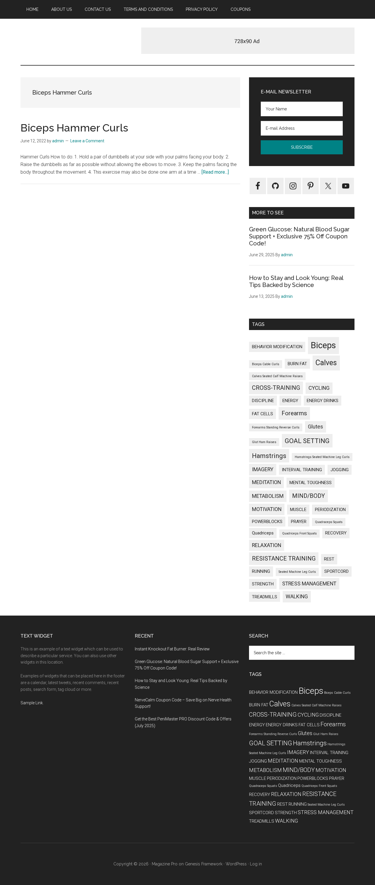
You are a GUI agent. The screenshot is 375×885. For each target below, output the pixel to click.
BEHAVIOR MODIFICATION (277, 346)
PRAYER (298, 521)
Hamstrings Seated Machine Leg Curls (322, 457)
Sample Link (32, 703)
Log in (256, 864)
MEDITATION (266, 482)
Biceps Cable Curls (265, 364)
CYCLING (319, 388)
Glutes (315, 426)
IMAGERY (262, 469)
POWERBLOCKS (267, 521)
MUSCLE (298, 509)
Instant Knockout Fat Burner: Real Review (172, 649)
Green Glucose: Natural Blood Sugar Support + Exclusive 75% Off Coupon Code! (299, 236)
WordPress (236, 864)
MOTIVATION (267, 509)
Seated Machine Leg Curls (297, 572)
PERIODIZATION (330, 509)
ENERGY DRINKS (322, 400)
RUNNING (261, 571)
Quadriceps (263, 533)
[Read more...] (215, 172)
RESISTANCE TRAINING (284, 558)
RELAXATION (266, 545)
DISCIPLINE (263, 400)
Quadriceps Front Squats (299, 533)
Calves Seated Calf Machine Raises (277, 376)
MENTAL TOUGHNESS (310, 482)
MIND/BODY (308, 495)
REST (329, 559)
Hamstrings (269, 455)
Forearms (294, 413)
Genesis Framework (203, 864)
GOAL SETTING (307, 441)
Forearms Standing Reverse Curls (275, 427)
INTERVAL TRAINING (302, 469)
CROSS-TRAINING (276, 387)
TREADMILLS (264, 596)
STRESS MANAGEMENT (309, 583)
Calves (326, 362)
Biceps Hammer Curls (74, 128)
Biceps (323, 345)
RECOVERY (336, 533)
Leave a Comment (87, 141)
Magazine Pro (165, 864)
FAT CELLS (262, 413)
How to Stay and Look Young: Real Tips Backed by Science (296, 281)
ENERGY (290, 400)
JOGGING (339, 469)
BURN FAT (297, 363)
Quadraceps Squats (328, 522)
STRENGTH (263, 584)
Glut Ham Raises (264, 442)
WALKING (297, 596)
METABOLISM (268, 496)
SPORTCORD (336, 571)
